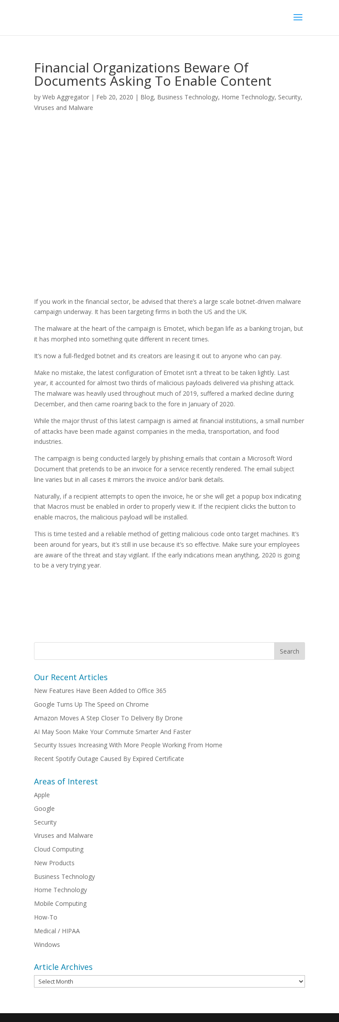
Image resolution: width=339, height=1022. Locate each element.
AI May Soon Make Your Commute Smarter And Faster (112, 731)
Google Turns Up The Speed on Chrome (91, 704)
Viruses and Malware (63, 107)
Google (44, 808)
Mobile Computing (60, 903)
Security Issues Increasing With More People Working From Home (128, 745)
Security (289, 97)
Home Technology (248, 97)
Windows (47, 944)
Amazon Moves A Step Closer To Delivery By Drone (108, 718)
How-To (45, 917)
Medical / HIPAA (57, 931)
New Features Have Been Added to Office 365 (100, 690)
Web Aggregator (65, 97)
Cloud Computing (58, 849)
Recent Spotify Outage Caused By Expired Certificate (109, 758)
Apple (42, 795)
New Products (54, 863)
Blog (147, 97)
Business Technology (187, 97)
